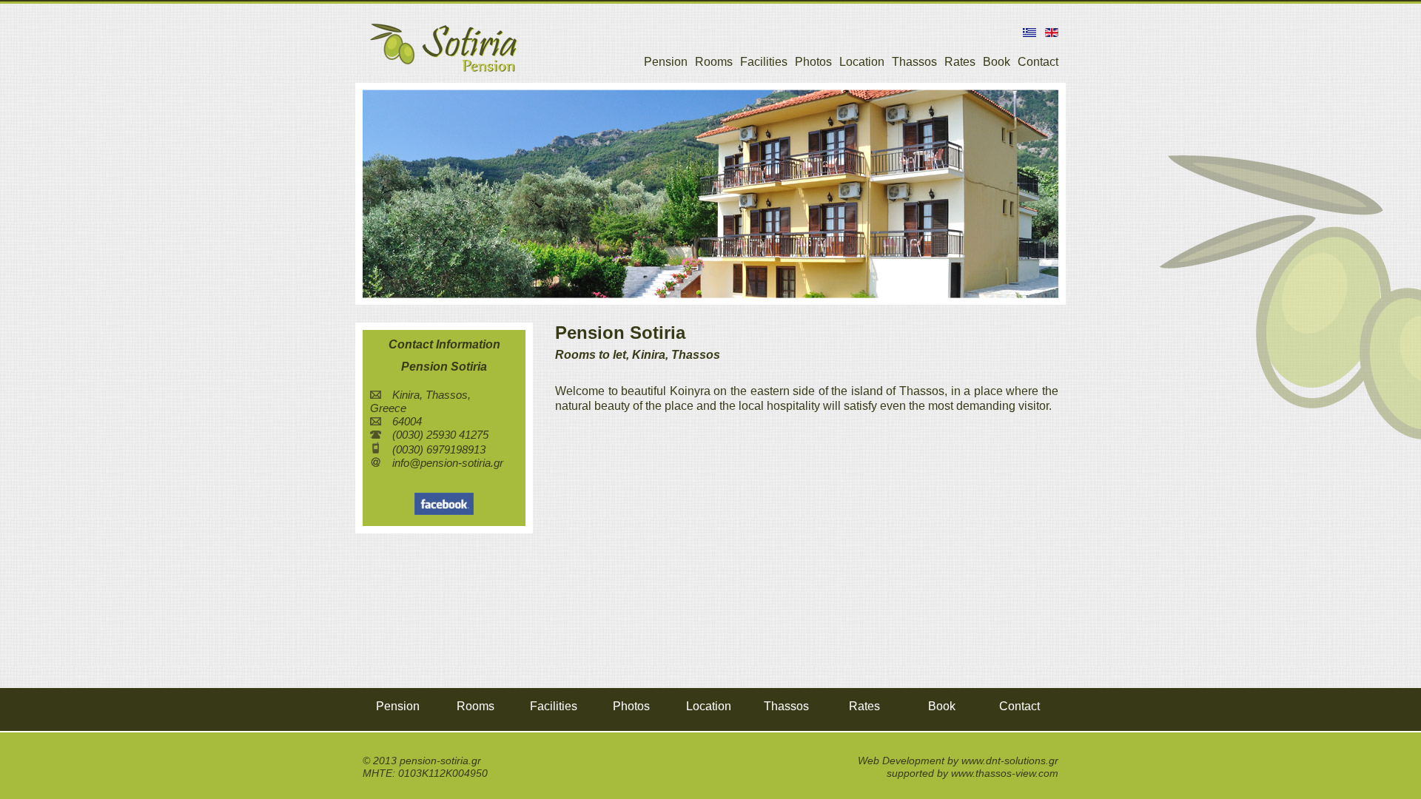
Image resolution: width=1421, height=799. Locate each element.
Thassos (914, 61)
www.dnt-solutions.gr (1009, 760)
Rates (959, 61)
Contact (1038, 61)
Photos (813, 61)
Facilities (763, 61)
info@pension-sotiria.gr (447, 462)
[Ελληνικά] (1026, 33)
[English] (1048, 33)
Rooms (714, 61)
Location (861, 61)
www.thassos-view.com (1004, 773)
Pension (666, 61)
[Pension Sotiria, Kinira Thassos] (444, 72)
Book (996, 61)
